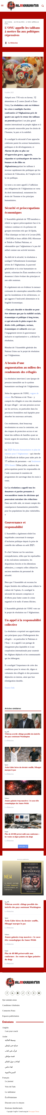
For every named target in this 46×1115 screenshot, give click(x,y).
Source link (10, 687)
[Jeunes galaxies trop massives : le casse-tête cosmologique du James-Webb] (23, 787)
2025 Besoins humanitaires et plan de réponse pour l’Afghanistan (22, 451)
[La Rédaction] (6, 43)
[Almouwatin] (23, 6)
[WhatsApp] (20, 699)
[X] (15, 699)
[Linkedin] (25, 699)
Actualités (19, 22)
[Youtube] (39, 993)
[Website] (34, 993)
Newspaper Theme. (34, 1111)
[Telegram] (36, 699)
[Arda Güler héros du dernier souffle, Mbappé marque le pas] (23, 754)
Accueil (8, 22)
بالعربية (7, 731)
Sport (6, 765)
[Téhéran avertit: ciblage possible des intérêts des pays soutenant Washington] (23, 721)
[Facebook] (9, 699)
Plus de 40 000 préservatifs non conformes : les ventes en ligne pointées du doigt (22, 956)
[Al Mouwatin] (23, 982)
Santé (6, 832)
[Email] (31, 699)
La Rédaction (13, 43)
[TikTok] (23, 993)
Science (7, 798)
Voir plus (22, 846)
